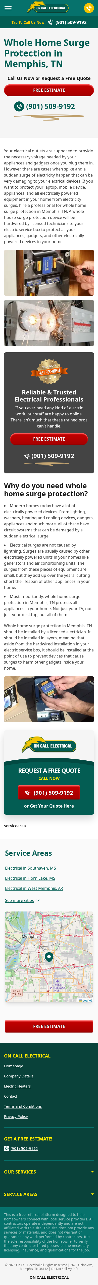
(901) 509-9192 (52, 455)
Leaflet (87, 1000)
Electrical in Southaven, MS (30, 868)
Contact (10, 1096)
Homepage (13, 1065)
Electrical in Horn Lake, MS (30, 878)
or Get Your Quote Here (49, 806)
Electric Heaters (17, 1086)
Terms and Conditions (23, 1106)
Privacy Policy (16, 1116)
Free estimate (49, 90)
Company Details (18, 1075)
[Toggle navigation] (8, 8)
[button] (49, 957)
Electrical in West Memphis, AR (34, 888)
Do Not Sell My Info (64, 1269)
